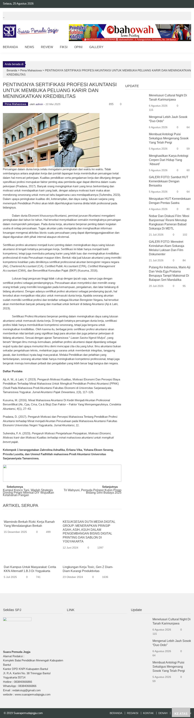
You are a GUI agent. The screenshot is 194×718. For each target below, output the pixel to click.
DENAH (162, 713)
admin (39, 104)
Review (47, 47)
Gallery (96, 47)
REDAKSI (132, 713)
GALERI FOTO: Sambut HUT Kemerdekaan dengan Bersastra (168, 181)
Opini (78, 47)
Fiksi (63, 47)
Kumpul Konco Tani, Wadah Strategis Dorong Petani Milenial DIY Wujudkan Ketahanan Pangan (28, 492)
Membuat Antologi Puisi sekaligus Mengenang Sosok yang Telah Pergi (169, 138)
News (29, 47)
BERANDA (116, 713)
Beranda (10, 47)
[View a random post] (185, 47)
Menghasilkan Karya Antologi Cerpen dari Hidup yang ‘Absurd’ (168, 160)
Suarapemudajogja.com (28, 713)
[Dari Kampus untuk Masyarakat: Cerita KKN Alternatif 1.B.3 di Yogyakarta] (32, 561)
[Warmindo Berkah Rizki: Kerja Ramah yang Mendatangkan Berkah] (32, 516)
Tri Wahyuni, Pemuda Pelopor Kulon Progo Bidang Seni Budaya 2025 (92, 491)
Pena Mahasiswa (31, 70)
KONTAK (148, 713)
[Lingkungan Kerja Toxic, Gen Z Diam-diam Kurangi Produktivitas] (91, 561)
